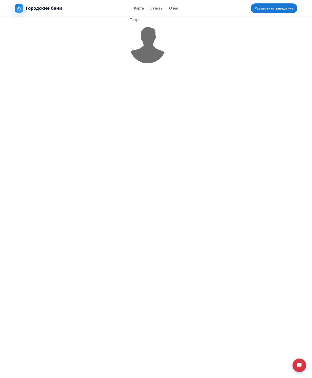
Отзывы (156, 8)
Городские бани (44, 8)
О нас (174, 8)
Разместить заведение (273, 8)
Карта (139, 8)
